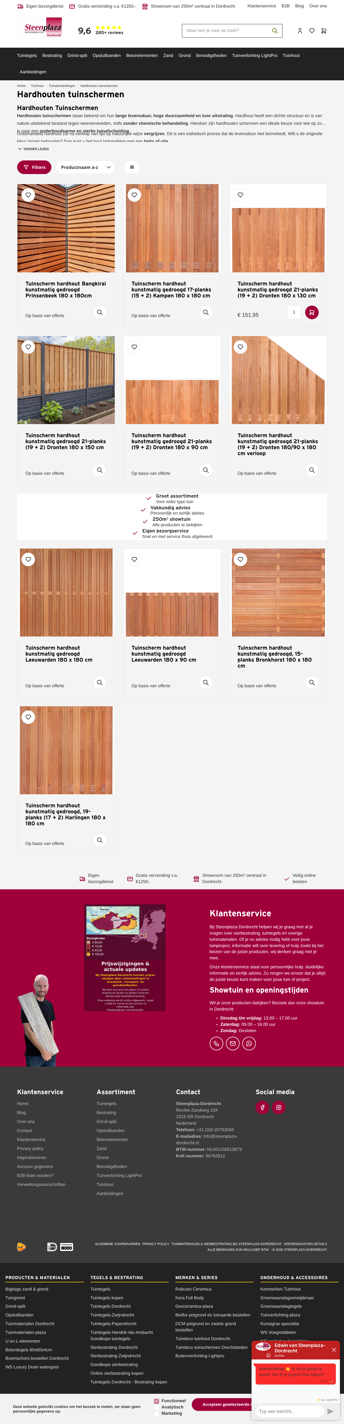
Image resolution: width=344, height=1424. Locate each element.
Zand (168, 55)
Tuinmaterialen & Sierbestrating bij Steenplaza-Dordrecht (226, 1244)
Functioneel (174, 1401)
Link (137, 30)
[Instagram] (279, 1107)
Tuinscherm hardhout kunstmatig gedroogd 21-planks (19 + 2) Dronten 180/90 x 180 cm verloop (278, 444)
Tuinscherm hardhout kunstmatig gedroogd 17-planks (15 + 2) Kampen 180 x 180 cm (172, 290)
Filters (39, 167)
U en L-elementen (22, 1341)
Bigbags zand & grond (26, 1289)
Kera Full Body (189, 1298)
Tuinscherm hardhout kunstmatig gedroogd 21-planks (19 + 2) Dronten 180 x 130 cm (278, 290)
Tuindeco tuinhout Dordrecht (202, 1339)
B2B (285, 6)
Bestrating (52, 55)
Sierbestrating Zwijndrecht (116, 1356)
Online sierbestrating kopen (117, 1373)
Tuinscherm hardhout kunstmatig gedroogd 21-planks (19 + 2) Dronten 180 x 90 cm (172, 441)
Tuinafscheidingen (62, 86)
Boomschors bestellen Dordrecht (37, 1358)
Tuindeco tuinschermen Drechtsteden (211, 1347)
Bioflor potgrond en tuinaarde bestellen (212, 1315)
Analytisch (173, 1407)
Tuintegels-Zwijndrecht (112, 1315)
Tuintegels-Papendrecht (114, 1324)
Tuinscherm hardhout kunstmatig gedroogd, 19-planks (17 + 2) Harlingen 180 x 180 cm (66, 814)
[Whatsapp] (249, 1043)
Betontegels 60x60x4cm (28, 1350)
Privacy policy (30, 1148)
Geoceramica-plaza (194, 1306)
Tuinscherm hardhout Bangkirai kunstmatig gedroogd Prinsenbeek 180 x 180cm (66, 290)
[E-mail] (233, 1043)
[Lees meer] (100, 312)
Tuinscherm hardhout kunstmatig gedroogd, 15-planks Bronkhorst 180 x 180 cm (275, 657)
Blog (299, 6)
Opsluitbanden (107, 55)
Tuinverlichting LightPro (254, 55)
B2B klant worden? (35, 1175)
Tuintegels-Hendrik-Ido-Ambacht (122, 1332)
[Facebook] (262, 1107)
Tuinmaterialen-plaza (25, 1332)
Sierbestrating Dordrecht (114, 1347)
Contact (24, 1130)
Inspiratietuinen (32, 1157)
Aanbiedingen (33, 72)
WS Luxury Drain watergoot (32, 1367)
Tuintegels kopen (107, 1298)
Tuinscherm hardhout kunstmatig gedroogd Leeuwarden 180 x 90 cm (164, 654)
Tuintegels (27, 55)
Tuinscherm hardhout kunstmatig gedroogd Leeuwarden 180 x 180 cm (59, 654)
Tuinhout (291, 55)
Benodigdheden (211, 55)
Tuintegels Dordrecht (111, 1306)
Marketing (172, 1413)
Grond (185, 55)
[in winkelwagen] (312, 312)
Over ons (318, 6)
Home (21, 86)
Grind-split (77, 55)
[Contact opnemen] (216, 1043)
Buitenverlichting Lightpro (199, 1356)
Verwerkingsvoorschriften (41, 1184)
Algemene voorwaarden (117, 1244)
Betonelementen (142, 55)
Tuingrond (15, 1298)
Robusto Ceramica (193, 1289)
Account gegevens (35, 1166)
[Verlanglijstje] (312, 31)
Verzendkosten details (305, 1244)
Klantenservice (261, 6)
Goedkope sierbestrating (114, 1364)
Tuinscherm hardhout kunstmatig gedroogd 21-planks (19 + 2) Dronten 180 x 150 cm (66, 441)
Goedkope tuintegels (111, 1339)
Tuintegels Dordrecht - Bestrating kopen (129, 1382)
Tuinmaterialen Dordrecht (29, 1324)
